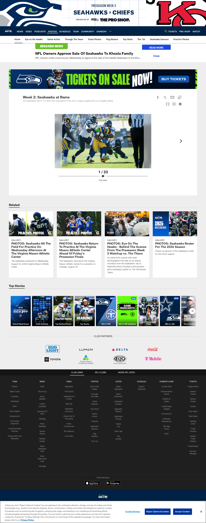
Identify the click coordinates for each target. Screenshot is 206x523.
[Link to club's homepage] (8, 31)
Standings (15, 401)
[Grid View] (174, 104)
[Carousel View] (168, 104)
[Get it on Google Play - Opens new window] (113, 484)
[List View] (180, 104)
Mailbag (42, 419)
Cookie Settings (132, 511)
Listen (118, 381)
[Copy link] (179, 97)
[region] (103, 512)
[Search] (166, 31)
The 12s (94, 441)
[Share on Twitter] (165, 99)
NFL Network (69, 431)
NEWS (42, 381)
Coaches (14, 396)
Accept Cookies (182, 511)
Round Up (42, 391)
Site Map (42, 466)
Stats (15, 406)
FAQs (166, 434)
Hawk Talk (118, 431)
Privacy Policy (27, 520)
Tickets (193, 381)
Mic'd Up (69, 404)
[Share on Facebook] (157, 99)
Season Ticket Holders (193, 438)
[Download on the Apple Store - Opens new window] (92, 483)
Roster (14, 386)
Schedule (141, 381)
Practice (94, 421)
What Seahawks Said (42, 448)
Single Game (193, 386)
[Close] (156, 55)
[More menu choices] (110, 31)
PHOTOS (94, 381)
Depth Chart (15, 391)
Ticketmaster (193, 446)
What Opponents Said (42, 458)
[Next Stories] (192, 311)
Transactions (15, 416)
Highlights (69, 386)
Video (69, 381)
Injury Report (15, 411)
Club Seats (193, 411)
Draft (42, 386)
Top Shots (94, 409)
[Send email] (172, 99)
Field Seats (193, 416)
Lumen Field (166, 386)
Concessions (166, 414)
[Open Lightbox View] (103, 149)
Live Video (69, 436)
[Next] (181, 141)
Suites (193, 406)
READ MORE (156, 47)
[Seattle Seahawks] (103, 497)
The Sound (69, 391)
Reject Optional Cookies (157, 511)
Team (14, 381)
